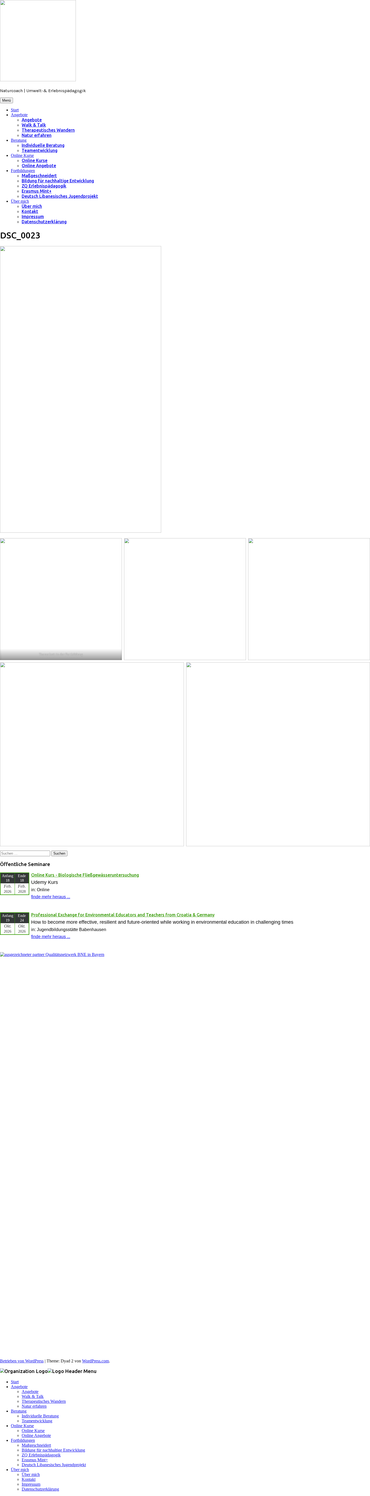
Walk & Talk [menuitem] (33, 1396)
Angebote (19, 114)
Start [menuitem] (15, 1381)
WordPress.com (95, 1361)
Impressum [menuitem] (31, 1484)
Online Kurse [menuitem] (22, 1425)
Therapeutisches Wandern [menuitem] (44, 1401)
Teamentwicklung (39, 150)
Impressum (33, 216)
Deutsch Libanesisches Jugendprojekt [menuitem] (54, 1464)
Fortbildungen (23, 170)
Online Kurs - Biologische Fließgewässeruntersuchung (85, 875)
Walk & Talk (34, 124)
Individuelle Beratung (43, 145)
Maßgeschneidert (39, 175)
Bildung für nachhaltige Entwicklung (58, 180)
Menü (6, 100)
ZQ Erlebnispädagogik (44, 185)
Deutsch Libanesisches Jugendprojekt (60, 196)
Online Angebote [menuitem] (36, 1435)
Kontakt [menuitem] (28, 1479)
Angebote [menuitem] (19, 1386)
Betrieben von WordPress (22, 1361)
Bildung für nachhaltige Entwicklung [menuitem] (53, 1450)
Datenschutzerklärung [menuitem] (40, 1489)
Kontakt (30, 211)
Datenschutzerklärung (44, 221)
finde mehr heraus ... (50, 896)
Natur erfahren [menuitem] (34, 1406)
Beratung (19, 140)
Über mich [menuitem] (20, 1469)
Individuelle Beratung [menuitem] (40, 1416)
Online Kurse (22, 155)
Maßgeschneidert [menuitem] (36, 1445)
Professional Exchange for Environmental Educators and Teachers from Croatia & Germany (123, 914)
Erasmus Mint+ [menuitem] (35, 1460)
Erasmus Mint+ (36, 191)
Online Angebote (39, 165)
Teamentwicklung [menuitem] (37, 1421)
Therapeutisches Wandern (48, 130)
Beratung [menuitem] (19, 1411)
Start (15, 110)
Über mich (20, 201)
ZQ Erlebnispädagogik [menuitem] (41, 1455)
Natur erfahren (36, 135)
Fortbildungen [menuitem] (23, 1440)
